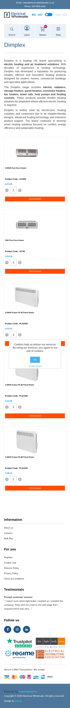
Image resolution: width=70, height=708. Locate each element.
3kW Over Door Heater (14, 240)
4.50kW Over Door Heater (15, 168)
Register (8, 557)
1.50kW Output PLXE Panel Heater (19, 385)
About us (8, 527)
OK (35, 359)
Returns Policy (11, 568)
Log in (27, 35)
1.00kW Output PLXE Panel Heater (19, 457)
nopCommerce (28, 691)
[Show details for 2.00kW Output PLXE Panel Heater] (27, 297)
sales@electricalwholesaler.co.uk (35, 2)
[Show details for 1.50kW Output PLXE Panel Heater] (27, 369)
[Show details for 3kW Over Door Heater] (27, 225)
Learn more (35, 366)
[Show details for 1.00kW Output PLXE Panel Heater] (27, 442)
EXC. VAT (62, 14)
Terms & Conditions (14, 578)
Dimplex (9, 60)
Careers (8, 533)
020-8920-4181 (35, 6)
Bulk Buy (8, 538)
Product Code (11, 179)
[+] (20, 190)
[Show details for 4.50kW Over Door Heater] (27, 153)
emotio (18, 701)
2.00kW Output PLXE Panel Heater (19, 312)
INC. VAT (37, 14)
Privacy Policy (11, 573)
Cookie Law (10, 562)
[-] (7, 190)
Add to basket (35, 199)
